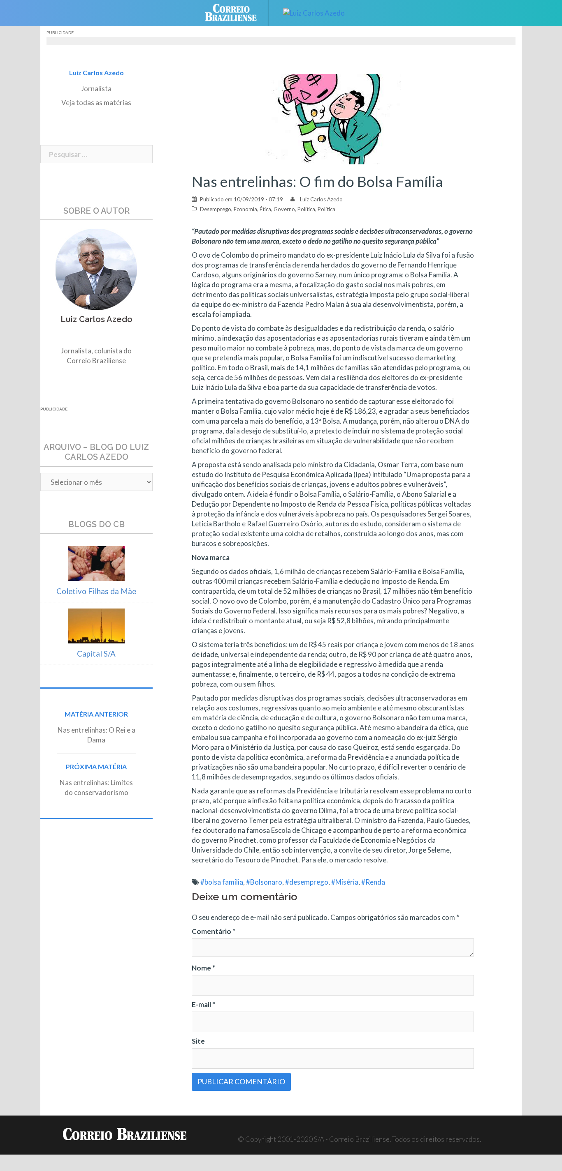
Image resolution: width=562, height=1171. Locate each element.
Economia (245, 209)
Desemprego (215, 209)
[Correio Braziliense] (237, 12)
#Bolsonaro (264, 882)
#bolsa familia (221, 882)
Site (198, 1041)
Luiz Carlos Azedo (321, 199)
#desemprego (306, 882)
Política (306, 209)
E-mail (203, 1004)
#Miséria (344, 882)
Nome (203, 968)
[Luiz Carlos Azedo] (314, 12)
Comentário (213, 931)
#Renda (373, 882)
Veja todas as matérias (96, 102)
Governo (284, 209)
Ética (265, 209)
